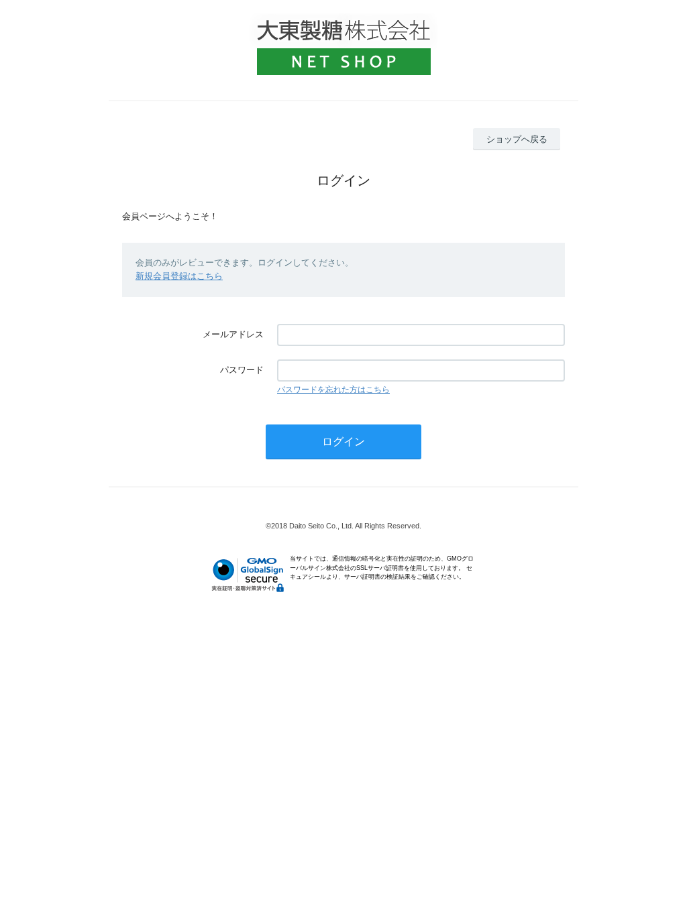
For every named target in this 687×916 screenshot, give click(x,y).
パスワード (242, 370)
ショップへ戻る (516, 139)
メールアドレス (233, 334)
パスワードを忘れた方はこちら (333, 389)
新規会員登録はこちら (179, 276)
